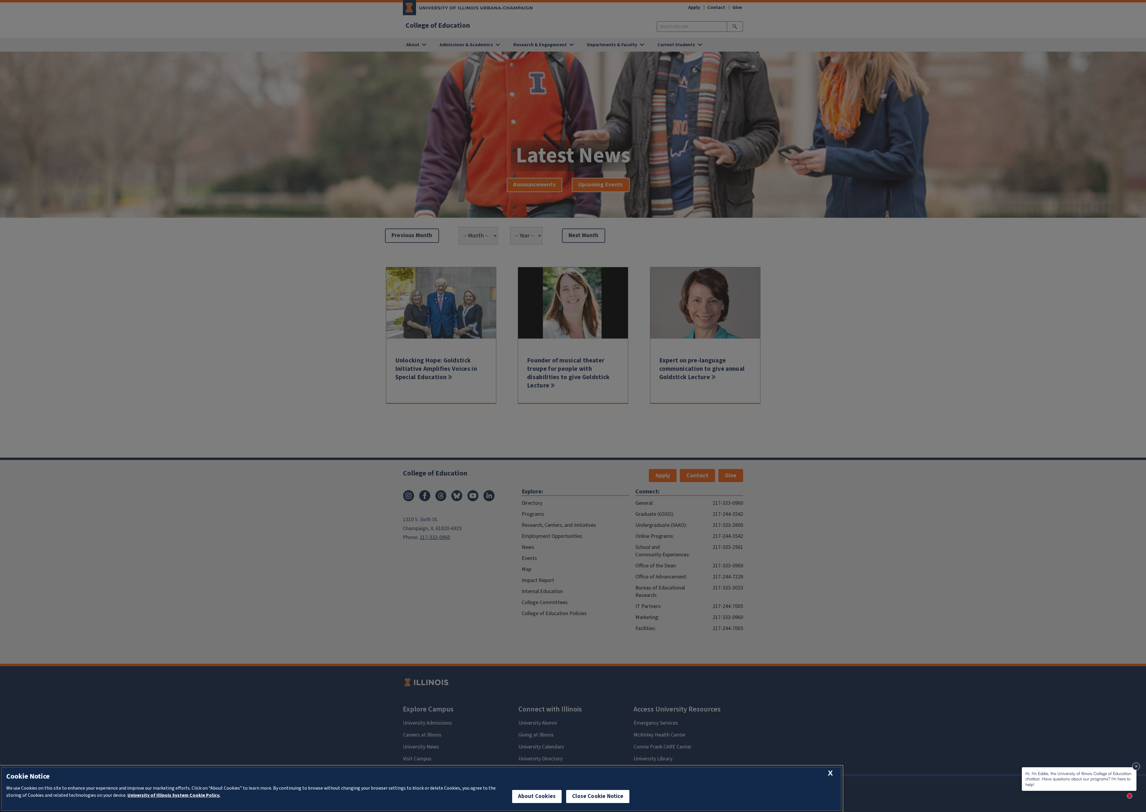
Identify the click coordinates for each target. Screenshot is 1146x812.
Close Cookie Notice (597, 796)
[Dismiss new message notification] (1136, 766)
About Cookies (537, 796)
